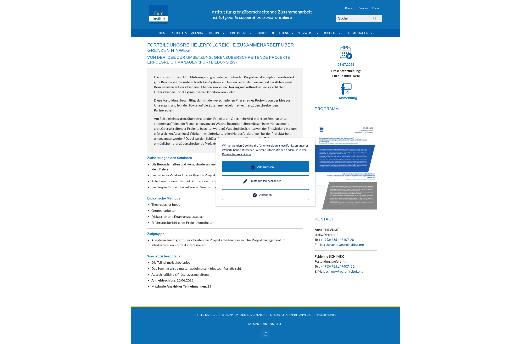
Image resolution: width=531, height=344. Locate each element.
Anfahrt (291, 314)
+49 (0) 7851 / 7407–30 (337, 266)
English (376, 8)
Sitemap (227, 314)
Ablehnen (265, 194)
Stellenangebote (208, 314)
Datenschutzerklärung (251, 314)
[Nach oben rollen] (522, 335)
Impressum (276, 314)
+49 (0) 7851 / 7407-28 (337, 239)
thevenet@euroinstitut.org (345, 244)
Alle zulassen (265, 167)
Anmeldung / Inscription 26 (317, 314)
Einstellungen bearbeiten (265, 180)
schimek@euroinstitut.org (344, 271)
